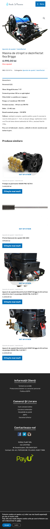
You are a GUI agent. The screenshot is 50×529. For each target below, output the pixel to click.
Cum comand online (25, 407)
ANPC (25, 415)
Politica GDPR (25, 391)
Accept (7, 525)
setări (19, 521)
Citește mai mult (12, 191)
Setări (16, 525)
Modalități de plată (25, 412)
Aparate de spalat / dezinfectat (14, 49)
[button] (44, 18)
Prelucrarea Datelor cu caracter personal (25, 388)
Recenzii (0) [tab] (7, 84)
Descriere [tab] (6, 80)
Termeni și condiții (25, 386)
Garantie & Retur (25, 417)
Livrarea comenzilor (25, 409)
